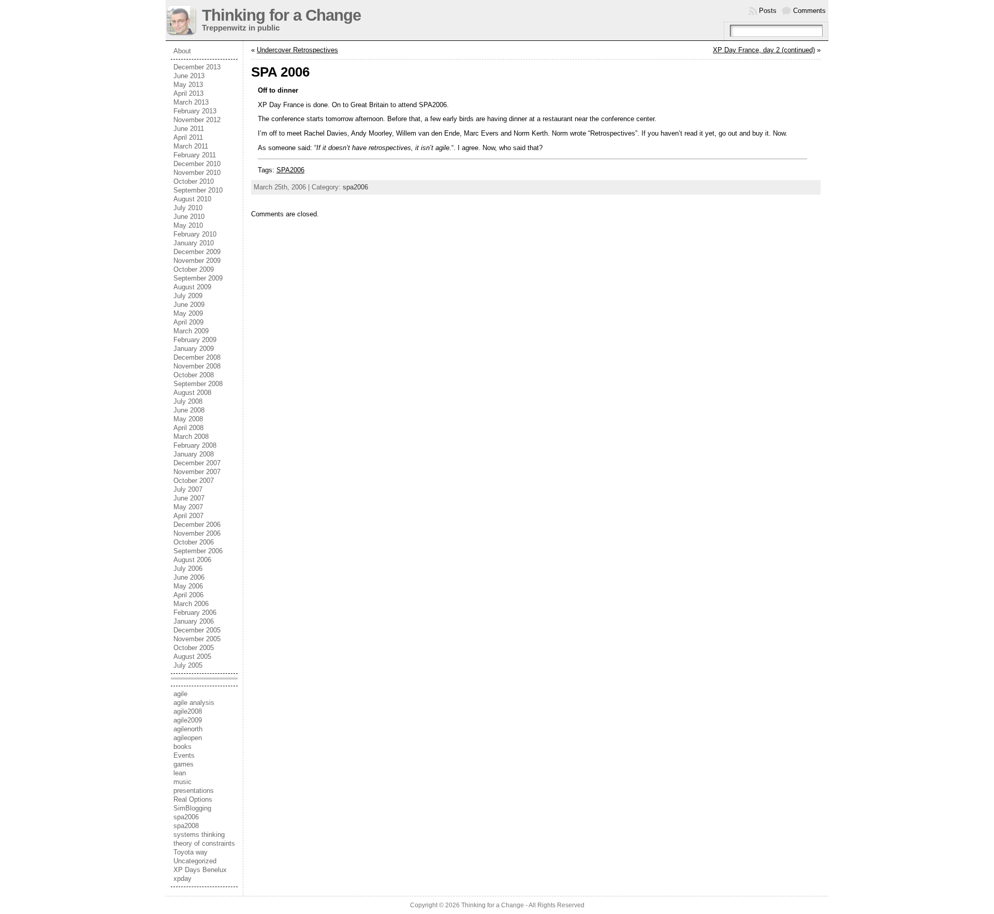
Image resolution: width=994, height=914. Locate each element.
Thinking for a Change (281, 15)
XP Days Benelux (200, 870)
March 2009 (191, 331)
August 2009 (192, 287)
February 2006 (194, 612)
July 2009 (187, 296)
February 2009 (194, 340)
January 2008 (193, 454)
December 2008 (197, 357)
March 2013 (191, 102)
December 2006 (197, 524)
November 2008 (197, 366)
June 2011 (188, 128)
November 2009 (197, 260)
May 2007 (188, 507)
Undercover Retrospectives (297, 50)
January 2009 (193, 348)
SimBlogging (192, 808)
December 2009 (197, 252)
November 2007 (197, 472)
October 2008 (193, 375)
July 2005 (187, 665)
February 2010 (194, 234)
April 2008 (188, 428)
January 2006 (193, 621)
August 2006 (192, 560)
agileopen (187, 738)
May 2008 (188, 419)
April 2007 (188, 516)
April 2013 (188, 93)
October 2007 (193, 480)
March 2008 (191, 436)
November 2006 (197, 533)
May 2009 (188, 313)
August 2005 (192, 656)
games (183, 764)
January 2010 (193, 243)
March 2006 (191, 604)
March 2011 (190, 146)
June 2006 (188, 577)
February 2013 (194, 111)
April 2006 (188, 595)
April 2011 (188, 137)
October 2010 (193, 181)
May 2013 (188, 85)
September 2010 (198, 190)
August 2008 (192, 392)
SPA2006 (290, 170)
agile (180, 694)
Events (184, 755)
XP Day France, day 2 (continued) (764, 50)
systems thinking (199, 834)
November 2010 (197, 172)
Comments (809, 10)
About (182, 51)
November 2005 (197, 639)
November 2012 (197, 120)
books (182, 746)
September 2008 (198, 384)
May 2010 (188, 225)
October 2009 (193, 269)
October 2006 (193, 542)
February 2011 (194, 155)
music (182, 782)
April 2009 (188, 322)
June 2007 (188, 498)
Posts (768, 10)
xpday (182, 878)
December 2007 (197, 463)
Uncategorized (194, 861)
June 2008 (188, 410)
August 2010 (192, 199)
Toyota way (190, 852)
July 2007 (187, 489)
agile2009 (187, 720)
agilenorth (187, 729)
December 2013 (197, 67)
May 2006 (188, 586)
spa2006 (186, 817)
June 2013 (188, 76)
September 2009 (198, 278)
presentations (193, 790)
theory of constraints (204, 843)
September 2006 (198, 551)
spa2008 (186, 826)
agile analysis (193, 702)
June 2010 (188, 216)
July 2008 (187, 401)
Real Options (192, 799)
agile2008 (187, 711)
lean (179, 773)
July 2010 (187, 208)
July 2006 (187, 568)
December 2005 (197, 630)
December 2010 (197, 164)
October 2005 (193, 648)
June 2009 (188, 304)
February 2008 (194, 445)
